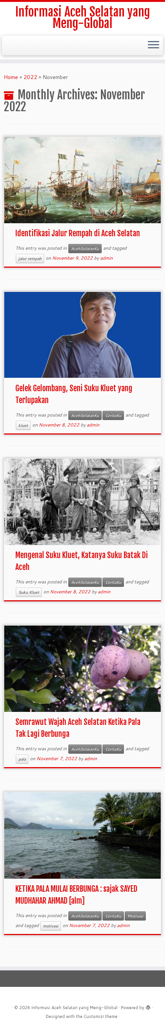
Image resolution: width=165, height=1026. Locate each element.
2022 (30, 77)
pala (22, 759)
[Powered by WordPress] (148, 1006)
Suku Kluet (28, 592)
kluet (23, 425)
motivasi (50, 926)
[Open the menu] (153, 45)
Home (11, 77)
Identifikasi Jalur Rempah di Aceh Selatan (77, 233)
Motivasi (135, 916)
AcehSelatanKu (85, 248)
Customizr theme (100, 1016)
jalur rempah (29, 258)
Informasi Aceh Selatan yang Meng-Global (82, 18)
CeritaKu (113, 415)
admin (106, 258)
